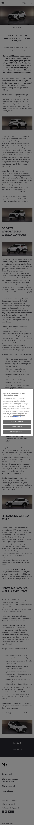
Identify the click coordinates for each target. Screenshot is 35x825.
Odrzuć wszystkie (17, 426)
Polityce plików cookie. (19, 416)
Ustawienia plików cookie (17, 431)
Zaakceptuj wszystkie (17, 421)
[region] (17, 412)
